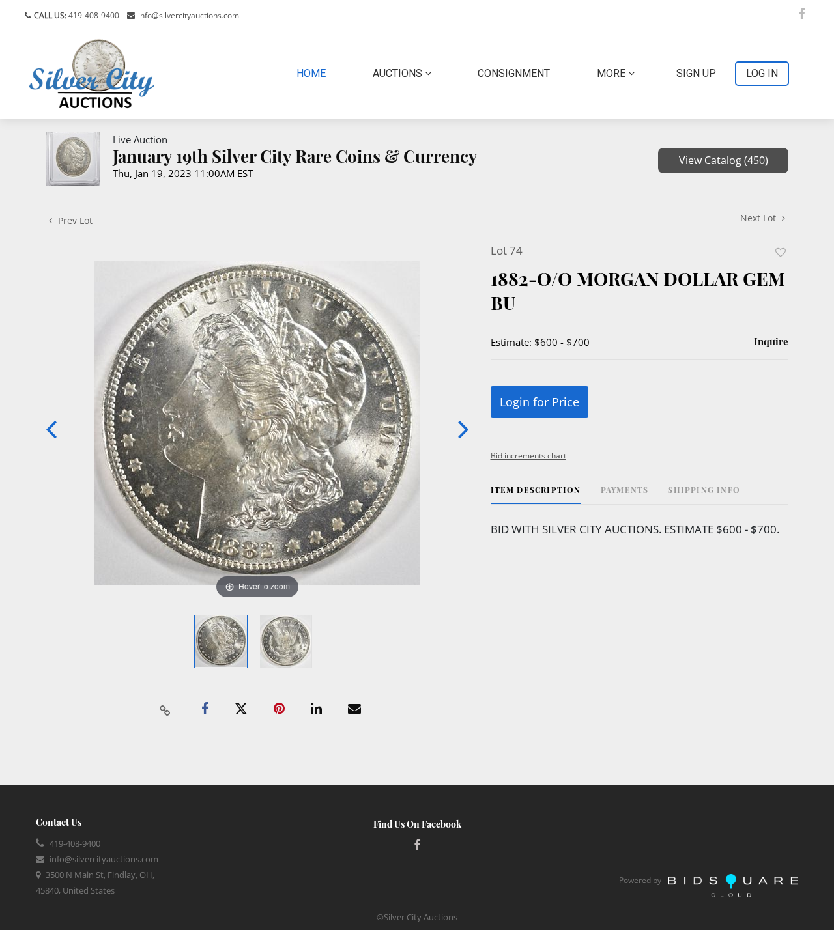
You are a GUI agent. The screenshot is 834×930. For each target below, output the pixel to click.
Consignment (514, 73)
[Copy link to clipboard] (165, 709)
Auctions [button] (399, 73)
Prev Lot (74, 220)
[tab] (536, 494)
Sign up (696, 73)
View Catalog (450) (723, 160)
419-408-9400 (92, 15)
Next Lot (759, 217)
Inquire (771, 341)
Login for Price (539, 402)
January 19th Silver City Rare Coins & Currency (295, 156)
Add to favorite (780, 252)
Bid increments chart (528, 455)
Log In (762, 73)
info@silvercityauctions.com (188, 15)
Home (313, 72)
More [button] (612, 73)
